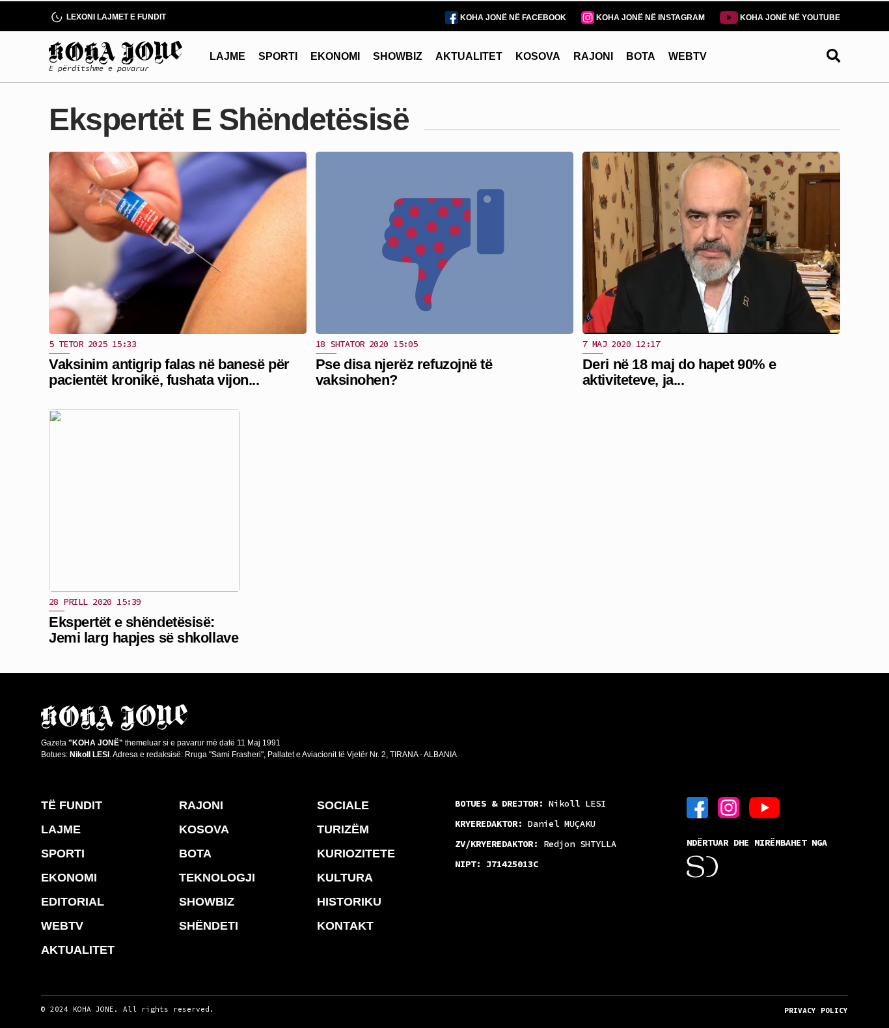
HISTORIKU (349, 901)
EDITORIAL (72, 901)
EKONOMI (335, 56)
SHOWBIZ (397, 56)
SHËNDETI (208, 925)
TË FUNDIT (71, 805)
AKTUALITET (468, 56)
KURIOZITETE (356, 853)
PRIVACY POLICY (816, 1010)
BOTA (640, 56)
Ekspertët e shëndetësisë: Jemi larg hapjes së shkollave (143, 630)
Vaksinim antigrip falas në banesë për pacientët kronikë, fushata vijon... (169, 372)
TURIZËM (343, 829)
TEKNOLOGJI (217, 877)
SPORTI (277, 56)
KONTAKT (345, 925)
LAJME (227, 56)
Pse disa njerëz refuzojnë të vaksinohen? (404, 372)
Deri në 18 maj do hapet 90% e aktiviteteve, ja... (679, 372)
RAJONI (593, 56)
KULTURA (345, 877)
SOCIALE (343, 805)
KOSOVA (537, 56)
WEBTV (687, 56)
